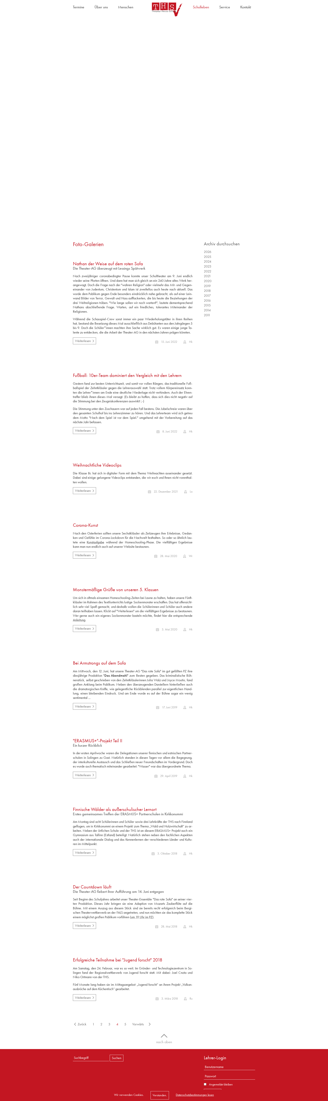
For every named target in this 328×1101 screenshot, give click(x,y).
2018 (207, 290)
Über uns (101, 7)
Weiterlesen (82, 340)
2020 (207, 281)
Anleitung (79, 620)
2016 (207, 300)
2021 (207, 276)
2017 (207, 295)
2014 (207, 310)
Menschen (125, 7)
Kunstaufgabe (95, 542)
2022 (207, 271)
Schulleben (201, 7)
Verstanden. (160, 1095)
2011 (207, 315)
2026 (207, 252)
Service (224, 7)
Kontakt (245, 7)
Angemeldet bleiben (221, 1084)
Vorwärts (138, 1024)
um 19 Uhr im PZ (141, 917)
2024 (207, 261)
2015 (207, 305)
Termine (78, 7)
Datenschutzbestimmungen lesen (195, 1095)
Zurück (82, 1024)
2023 (207, 266)
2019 (207, 286)
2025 (207, 256)
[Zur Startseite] (164, 9)
